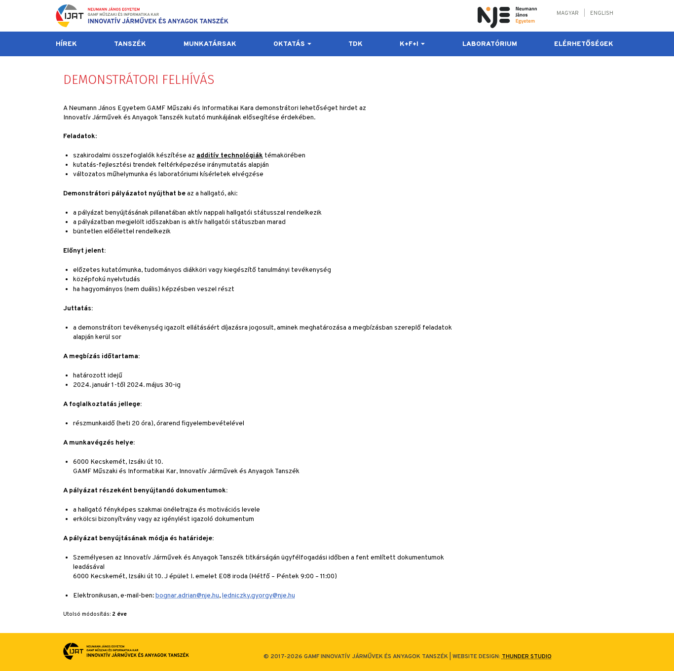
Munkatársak (210, 44)
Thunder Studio (527, 657)
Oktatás (289, 44)
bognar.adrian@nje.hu (187, 596)
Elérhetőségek (583, 44)
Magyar (568, 13)
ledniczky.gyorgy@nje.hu (258, 596)
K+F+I (410, 44)
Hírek (66, 44)
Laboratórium (489, 44)
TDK (355, 44)
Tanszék (130, 44)
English (601, 13)
